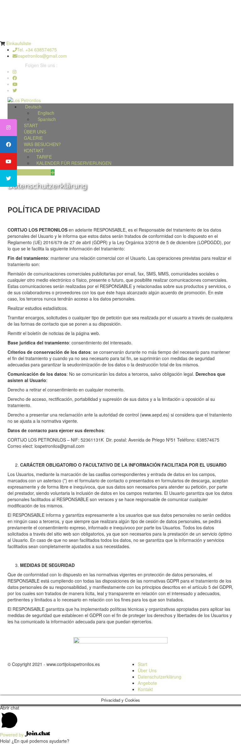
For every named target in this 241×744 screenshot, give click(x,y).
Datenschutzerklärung (159, 676)
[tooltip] (8, 127)
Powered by (12, 734)
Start (142, 664)
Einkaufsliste (18, 43)
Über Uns (147, 670)
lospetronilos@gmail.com (42, 56)
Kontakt (145, 689)
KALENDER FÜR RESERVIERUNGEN (73, 163)
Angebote (147, 683)
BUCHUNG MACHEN (29, 172)
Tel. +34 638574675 (37, 49)
